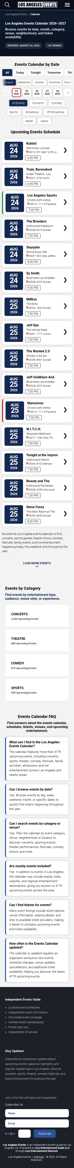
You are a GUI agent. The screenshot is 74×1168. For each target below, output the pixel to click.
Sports (13, 112)
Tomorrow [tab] (54, 72)
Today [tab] (20, 72)
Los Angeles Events (16, 14)
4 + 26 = (10, 1133)
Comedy (57, 103)
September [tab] (24, 82)
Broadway (32, 112)
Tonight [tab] (36, 72)
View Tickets (65, 144)
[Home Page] (38, 5)
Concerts (38, 103)
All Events (18, 103)
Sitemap (39, 1156)
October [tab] (39, 82)
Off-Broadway (56, 112)
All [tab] (7, 72)
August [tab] (9, 82)
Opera (44, 121)
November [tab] (54, 82)
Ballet (29, 121)
